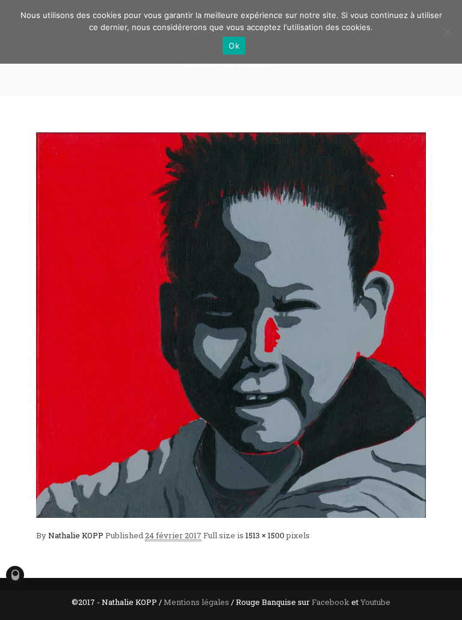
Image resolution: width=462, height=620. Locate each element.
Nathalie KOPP (75, 535)
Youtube (375, 602)
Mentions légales (196, 602)
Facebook (331, 602)
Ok (234, 45)
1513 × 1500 (265, 535)
